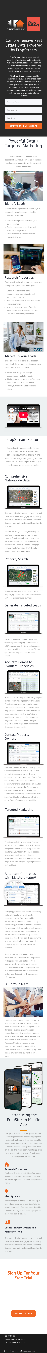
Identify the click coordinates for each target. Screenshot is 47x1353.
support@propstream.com (15, 1339)
